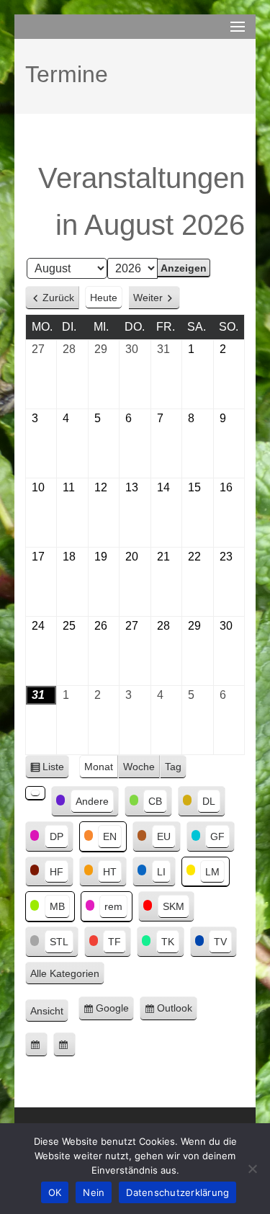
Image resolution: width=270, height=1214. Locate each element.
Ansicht (49, 1012)
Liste (55, 770)
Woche (139, 766)
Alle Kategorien (64, 973)
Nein (93, 1192)
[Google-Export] (36, 1044)
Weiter (148, 297)
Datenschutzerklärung (177, 1192)
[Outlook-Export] (64, 1044)
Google (115, 1011)
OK (55, 1192)
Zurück (58, 297)
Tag (173, 766)
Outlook (177, 1011)
